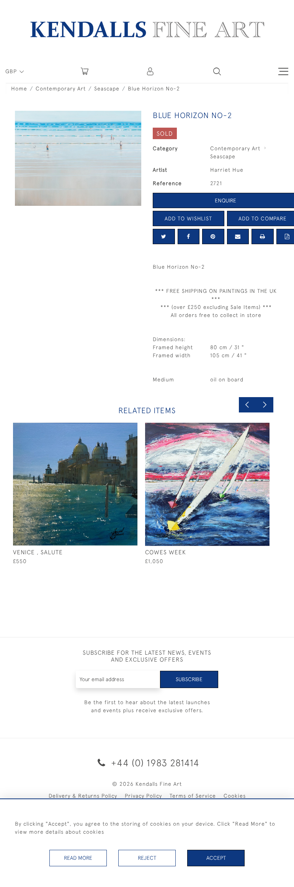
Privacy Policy (143, 796)
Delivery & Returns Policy (83, 796)
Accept (216, 858)
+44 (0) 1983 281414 (153, 762)
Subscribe (189, 679)
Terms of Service (193, 796)
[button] (217, 71)
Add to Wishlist (188, 218)
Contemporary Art (61, 88)
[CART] (84, 71)
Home (19, 88)
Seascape (106, 88)
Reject (147, 858)
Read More (78, 858)
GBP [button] (12, 71)
